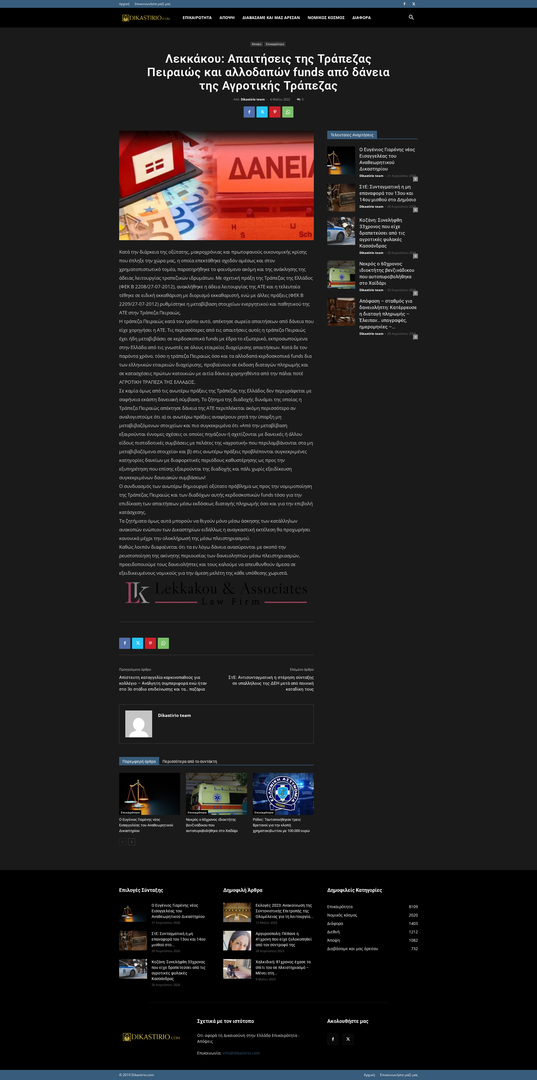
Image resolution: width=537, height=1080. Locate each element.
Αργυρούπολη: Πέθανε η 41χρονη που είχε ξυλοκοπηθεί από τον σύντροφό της (284, 939)
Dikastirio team (253, 99)
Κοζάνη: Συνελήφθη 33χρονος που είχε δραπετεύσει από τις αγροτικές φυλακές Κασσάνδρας (382, 233)
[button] (411, 18)
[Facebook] (404, 4)
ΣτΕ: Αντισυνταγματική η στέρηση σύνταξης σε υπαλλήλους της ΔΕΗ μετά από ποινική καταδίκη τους (271, 683)
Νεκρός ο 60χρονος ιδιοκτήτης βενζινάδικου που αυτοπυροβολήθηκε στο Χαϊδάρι (212, 825)
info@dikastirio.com (241, 1053)
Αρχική (124, 4)
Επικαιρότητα (275, 44)
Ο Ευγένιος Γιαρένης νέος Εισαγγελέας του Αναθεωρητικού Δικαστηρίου (146, 825)
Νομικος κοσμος (326, 17)
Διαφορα (361, 17)
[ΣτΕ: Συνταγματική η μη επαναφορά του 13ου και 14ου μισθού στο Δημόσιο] (341, 198)
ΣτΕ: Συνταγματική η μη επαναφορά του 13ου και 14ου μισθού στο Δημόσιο (387, 193)
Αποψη (227, 17)
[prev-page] (122, 841)
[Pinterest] (275, 112)
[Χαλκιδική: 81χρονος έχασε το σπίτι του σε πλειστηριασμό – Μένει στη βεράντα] (237, 969)
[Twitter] (413, 4)
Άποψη (256, 44)
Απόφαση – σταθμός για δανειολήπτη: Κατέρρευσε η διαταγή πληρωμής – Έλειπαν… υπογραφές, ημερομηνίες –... (388, 313)
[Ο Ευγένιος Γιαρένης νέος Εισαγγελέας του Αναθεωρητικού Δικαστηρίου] (149, 794)
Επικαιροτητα (197, 17)
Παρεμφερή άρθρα (139, 761)
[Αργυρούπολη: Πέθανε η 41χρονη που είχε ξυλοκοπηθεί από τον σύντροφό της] (237, 940)
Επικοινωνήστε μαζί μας (152, 4)
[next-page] (131, 841)
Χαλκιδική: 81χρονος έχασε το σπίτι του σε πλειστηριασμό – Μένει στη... (283, 967)
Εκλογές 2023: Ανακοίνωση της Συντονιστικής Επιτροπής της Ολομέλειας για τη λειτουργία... (285, 911)
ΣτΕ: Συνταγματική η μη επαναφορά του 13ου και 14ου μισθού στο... (179, 939)
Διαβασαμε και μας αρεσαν (271, 17)
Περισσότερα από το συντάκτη (189, 761)
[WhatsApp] (287, 112)
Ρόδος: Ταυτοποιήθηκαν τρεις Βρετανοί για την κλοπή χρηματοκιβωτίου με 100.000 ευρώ (281, 825)
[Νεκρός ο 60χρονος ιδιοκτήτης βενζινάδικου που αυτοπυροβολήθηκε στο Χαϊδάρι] (216, 794)
